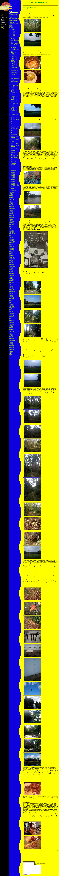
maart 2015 (11, 287)
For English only (13, 54)
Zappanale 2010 (13, 177)
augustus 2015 (12, 283)
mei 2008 (11, 343)
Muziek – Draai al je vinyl (14, 75)
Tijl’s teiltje (2, 23)
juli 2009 (11, 333)
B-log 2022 (12, 35)
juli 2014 (11, 292)
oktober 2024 (12, 207)
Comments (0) (55, 850)
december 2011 (12, 313)
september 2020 (12, 241)
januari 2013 (11, 304)
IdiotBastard (2, 18)
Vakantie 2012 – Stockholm (14, 126)
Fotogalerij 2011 (13, 56)
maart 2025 (11, 204)
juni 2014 (11, 293)
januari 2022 (11, 230)
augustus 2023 (12, 217)
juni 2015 (11, 285)
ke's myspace (2, 19)
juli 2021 (11, 234)
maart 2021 (11, 237)
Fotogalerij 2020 (13, 62)
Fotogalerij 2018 (13, 61)
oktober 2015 (12, 282)
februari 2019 (12, 254)
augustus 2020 (12, 242)
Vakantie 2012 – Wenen (14, 127)
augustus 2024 (12, 209)
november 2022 (12, 223)
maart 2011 (11, 319)
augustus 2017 (12, 267)
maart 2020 (11, 245)
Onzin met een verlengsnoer (15, 82)
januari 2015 (11, 288)
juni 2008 (11, 342)
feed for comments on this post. (29, 857)
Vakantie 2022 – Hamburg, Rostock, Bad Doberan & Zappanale (14, 157)
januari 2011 (11, 321)
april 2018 (11, 261)
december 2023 (12, 214)
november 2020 (12, 240)
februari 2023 (12, 221)
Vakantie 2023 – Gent (14, 158)
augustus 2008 (12, 341)
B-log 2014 (12, 30)
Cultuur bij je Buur (3, 16)
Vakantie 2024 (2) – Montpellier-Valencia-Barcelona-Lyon (14, 164)
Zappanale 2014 (13, 180)
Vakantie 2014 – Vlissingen (14, 132)
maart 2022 (11, 229)
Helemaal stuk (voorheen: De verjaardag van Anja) (14, 70)
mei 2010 (11, 326)
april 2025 (11, 203)
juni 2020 (11, 243)
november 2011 (12, 314)
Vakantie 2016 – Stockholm (14, 139)
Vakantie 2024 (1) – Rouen (14, 161)
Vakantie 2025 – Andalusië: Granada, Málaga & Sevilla (14, 165)
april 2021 (11, 236)
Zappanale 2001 (13, 171)
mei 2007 (11, 351)
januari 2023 (11, 222)
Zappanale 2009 (13, 176)
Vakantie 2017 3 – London (14, 143)
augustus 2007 (12, 349)
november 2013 (12, 297)
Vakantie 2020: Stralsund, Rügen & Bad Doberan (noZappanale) (14, 152)
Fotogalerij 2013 (13, 57)
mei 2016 (11, 277)
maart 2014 (11, 295)
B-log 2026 (12, 38)
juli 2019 (11, 251)
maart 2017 (11, 270)
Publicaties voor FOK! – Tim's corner (14, 115)
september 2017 (12, 266)
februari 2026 (12, 196)
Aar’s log (2, 15)
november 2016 (12, 273)
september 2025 (12, 200)
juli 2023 (11, 218)
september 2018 (12, 258)
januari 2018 (11, 263)
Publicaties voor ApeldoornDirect (13, 84)
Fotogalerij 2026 (13, 66)
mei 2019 (11, 252)
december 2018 (12, 256)
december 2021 (12, 231)
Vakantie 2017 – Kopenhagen (13, 141)
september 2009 (12, 332)
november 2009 (12, 330)
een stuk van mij (54, 810)
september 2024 (12, 208)
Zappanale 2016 (13, 181)
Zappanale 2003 (13, 172)
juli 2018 (11, 259)
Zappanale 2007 (13, 175)
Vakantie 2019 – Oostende (14, 148)
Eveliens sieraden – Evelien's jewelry (13, 52)
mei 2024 (11, 211)
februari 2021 (12, 238)
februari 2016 (12, 279)
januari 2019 (11, 255)
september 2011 (12, 315)
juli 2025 (11, 201)
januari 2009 (11, 337)
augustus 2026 (12, 192)
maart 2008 (11, 344)
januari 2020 (11, 247)
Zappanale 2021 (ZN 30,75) (15, 185)
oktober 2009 (12, 331)
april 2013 (11, 302)
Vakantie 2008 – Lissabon (14, 120)
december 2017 (12, 264)
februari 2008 (12, 345)
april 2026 (11, 195)
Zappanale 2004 (13, 173)
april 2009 (11, 335)
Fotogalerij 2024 (13, 65)
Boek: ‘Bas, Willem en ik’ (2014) (14, 18)
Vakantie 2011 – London (14, 124)
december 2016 (12, 272)
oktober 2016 (12, 274)
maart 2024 (11, 212)
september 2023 (12, 216)
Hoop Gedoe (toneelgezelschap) (13, 72)
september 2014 (12, 291)
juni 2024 (11, 210)
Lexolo (1, 21)
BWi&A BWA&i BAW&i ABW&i (15, 49)
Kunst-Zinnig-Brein (3, 20)
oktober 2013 (12, 298)
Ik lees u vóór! (12, 22)
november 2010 (12, 322)
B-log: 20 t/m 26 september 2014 (29, 7)
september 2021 (12, 233)
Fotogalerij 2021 (13, 63)
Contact (11, 25)
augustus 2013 (12, 299)
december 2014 (12, 289)
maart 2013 (11, 303)
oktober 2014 (12, 290)
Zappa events (13, 170)
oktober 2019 (12, 249)
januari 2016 (11, 280)
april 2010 (11, 327)
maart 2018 (11, 262)
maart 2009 (11, 336)
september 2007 (12, 348)
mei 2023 (11, 219)
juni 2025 (11, 202)
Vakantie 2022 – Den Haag (14, 155)
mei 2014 (11, 294)
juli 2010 (11, 325)
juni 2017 (11, 268)
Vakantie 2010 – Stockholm (14, 122)
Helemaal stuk (12, 19)
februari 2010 (12, 328)
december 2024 (12, 206)
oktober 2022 (12, 224)
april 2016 (11, 278)
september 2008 (12, 340)
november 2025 (12, 198)
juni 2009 (11, 334)
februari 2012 (12, 312)
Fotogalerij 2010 (13, 55)
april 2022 (11, 228)
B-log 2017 (12, 32)
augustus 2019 (12, 250)
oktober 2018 (12, 257)
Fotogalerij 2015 (13, 59)
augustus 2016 (12, 275)
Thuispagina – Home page (13, 14)
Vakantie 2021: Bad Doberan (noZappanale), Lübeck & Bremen (15, 154)
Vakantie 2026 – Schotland (14, 167)
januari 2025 (11, 205)
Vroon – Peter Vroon (3, 24)
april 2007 (11, 352)
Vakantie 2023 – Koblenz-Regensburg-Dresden (14, 159)
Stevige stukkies (3, 22)
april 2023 (11, 220)
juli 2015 (11, 284)
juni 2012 (11, 309)
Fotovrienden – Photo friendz (15, 67)
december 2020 (12, 239)
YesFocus (2, 25)
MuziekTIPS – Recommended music (14, 81)
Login (11, 354)
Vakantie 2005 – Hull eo (14, 117)
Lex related (12, 74)
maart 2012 (11, 311)
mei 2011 (11, 318)
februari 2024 (12, 213)
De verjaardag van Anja (4, 17)
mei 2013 (11, 301)
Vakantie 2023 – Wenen (14, 160)
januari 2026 (11, 197)
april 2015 (11, 286)
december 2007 (12, 346)
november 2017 (12, 265)
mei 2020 (11, 244)
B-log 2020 (12, 34)
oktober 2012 (12, 306)
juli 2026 (11, 193)
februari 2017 (12, 271)
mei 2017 (11, 269)
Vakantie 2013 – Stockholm (14, 129)
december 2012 (12, 305)
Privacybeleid (12, 24)
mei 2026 (11, 194)
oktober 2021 (12, 232)
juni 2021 (11, 235)
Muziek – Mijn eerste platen (15, 78)
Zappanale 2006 (13, 174)
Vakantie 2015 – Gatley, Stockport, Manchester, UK (14, 134)
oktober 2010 (12, 323)
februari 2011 (12, 320)
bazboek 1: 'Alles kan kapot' (15, 40)
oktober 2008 (12, 339)
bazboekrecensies (13, 46)
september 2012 (12, 307)
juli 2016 (11, 276)
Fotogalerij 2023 (13, 64)
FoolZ (12, 53)
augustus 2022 (12, 225)
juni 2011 (11, 317)
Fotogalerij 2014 (13, 58)
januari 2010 (11, 329)
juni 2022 (11, 227)
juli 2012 (11, 308)
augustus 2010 (12, 324)
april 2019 (11, 253)
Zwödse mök (13, 190)
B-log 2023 (12, 36)
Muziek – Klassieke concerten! (13, 77)
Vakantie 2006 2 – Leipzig (14, 119)
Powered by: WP (3, 28)
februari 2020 (12, 246)
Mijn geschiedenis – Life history (14, 23)
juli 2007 (11, 350)
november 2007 (12, 347)
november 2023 (12, 215)
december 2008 (12, 338)
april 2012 (11, 310)
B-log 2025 (12, 37)
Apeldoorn (12, 29)
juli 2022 (11, 226)
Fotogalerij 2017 (13, 60)
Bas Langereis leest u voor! (40, 2)
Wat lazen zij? (13, 169)
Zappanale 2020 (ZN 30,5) (14, 184)
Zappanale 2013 (13, 179)
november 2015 (12, 281)
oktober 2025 (12, 199)
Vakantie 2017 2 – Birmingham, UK (13, 142)
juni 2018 (11, 260)
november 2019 (12, 248)
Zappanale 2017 (13, 182)
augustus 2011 (12, 316)
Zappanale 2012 (13, 178)
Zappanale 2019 (13, 183)
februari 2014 (12, 296)
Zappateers (2, 26)
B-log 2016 (12, 31)
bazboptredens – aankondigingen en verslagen (13, 48)
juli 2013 (11, 300)
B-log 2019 (12, 33)
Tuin (11, 116)
